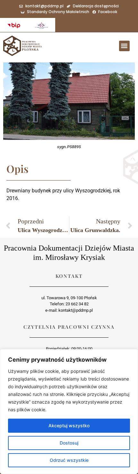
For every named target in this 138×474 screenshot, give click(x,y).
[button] (124, 46)
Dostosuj (69, 443)
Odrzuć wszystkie (69, 460)
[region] (69, 411)
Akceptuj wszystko (69, 425)
